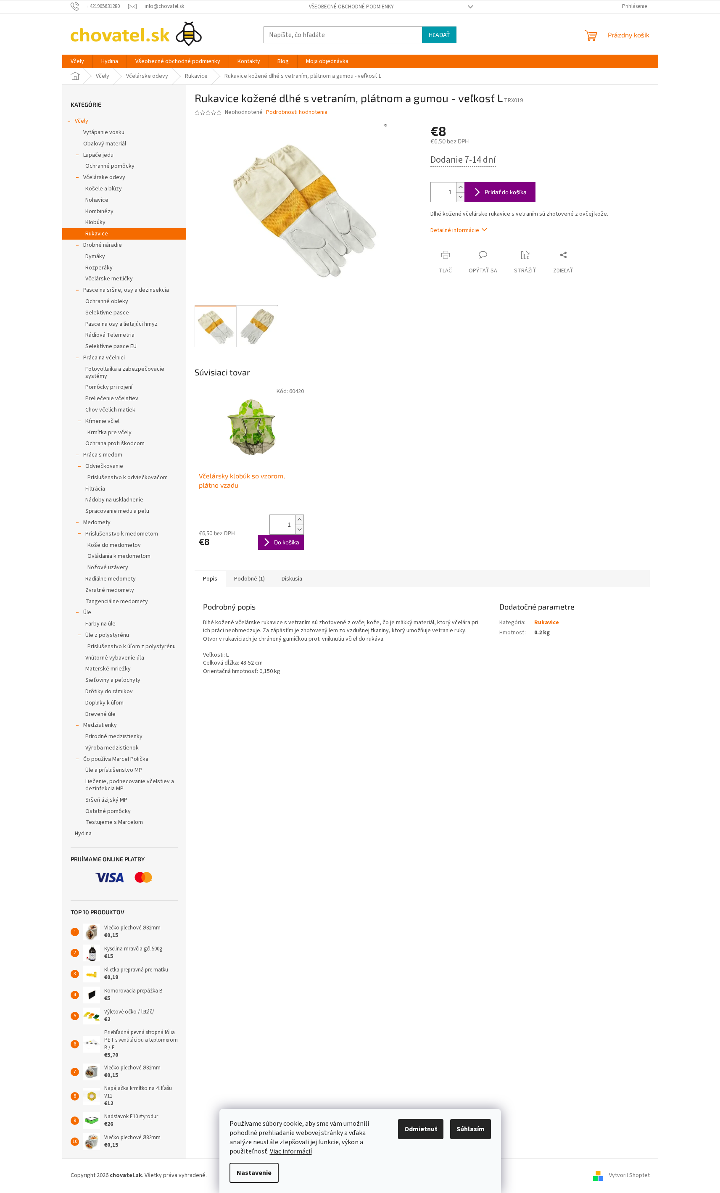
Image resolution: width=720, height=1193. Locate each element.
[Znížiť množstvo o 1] (460, 197)
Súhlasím (470, 1129)
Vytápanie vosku (103, 132)
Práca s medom (102, 455)
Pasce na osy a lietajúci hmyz (121, 324)
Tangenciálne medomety (116, 601)
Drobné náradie (102, 245)
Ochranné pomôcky (110, 166)
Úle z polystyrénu (107, 635)
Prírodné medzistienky (113, 736)
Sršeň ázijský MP (106, 800)
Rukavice (96, 234)
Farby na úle (100, 624)
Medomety (97, 522)
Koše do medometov (114, 545)
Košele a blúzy (103, 189)
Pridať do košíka (506, 191)
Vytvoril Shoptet (629, 1175)
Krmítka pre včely (109, 432)
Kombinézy (99, 211)
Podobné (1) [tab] (249, 579)
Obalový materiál (104, 144)
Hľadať (439, 34)
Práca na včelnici (104, 358)
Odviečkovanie (104, 466)
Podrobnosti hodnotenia (296, 112)
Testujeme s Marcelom (114, 822)
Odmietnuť (420, 1129)
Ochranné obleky (106, 301)
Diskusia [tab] (292, 579)
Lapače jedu (98, 155)
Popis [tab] (210, 579)
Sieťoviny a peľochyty (112, 680)
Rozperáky (99, 268)
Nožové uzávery (107, 567)
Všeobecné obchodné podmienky (351, 7)
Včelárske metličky (109, 278)
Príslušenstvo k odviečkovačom (127, 477)
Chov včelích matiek (110, 410)
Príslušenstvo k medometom (121, 534)
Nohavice (96, 200)
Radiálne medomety (110, 579)
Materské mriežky (108, 669)
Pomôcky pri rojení (108, 387)
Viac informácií (291, 1151)
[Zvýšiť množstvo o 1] (460, 187)
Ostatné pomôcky (108, 811)
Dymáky (95, 256)
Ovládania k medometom (118, 556)
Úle (87, 612)
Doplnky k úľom (104, 703)
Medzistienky (100, 725)
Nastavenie (254, 1172)
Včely (81, 121)
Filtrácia (95, 489)
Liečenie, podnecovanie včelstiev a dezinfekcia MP (129, 785)
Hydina (83, 833)
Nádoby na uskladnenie (114, 500)
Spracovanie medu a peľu (117, 511)
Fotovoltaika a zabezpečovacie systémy (124, 372)
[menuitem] (77, 61)
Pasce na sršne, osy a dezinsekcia (126, 290)
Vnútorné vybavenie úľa (114, 658)
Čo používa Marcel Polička (115, 759)
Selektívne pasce (107, 313)
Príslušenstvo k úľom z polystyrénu (131, 646)
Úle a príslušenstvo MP (113, 770)
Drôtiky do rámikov (109, 691)
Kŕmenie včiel (102, 421)
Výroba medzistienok (112, 748)
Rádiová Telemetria (110, 335)
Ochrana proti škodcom (115, 443)
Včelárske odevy (104, 177)
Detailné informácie (454, 230)
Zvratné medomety (109, 590)
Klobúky (95, 222)
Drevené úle (100, 714)
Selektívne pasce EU (111, 346)
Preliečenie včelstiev (111, 398)
